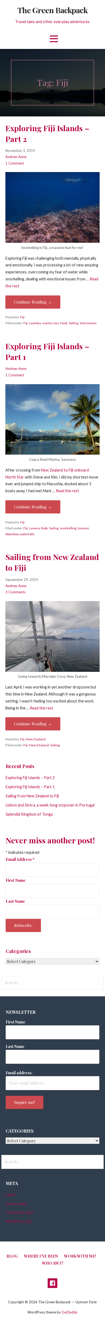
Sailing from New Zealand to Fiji (32, 796)
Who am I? (52, 1263)
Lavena (34, 528)
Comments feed (19, 1212)
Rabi (44, 528)
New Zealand (36, 739)
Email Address (20, 859)
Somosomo (88, 323)
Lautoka (35, 323)
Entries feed (16, 1203)
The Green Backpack (52, 10)
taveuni (83, 528)
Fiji (22, 317)
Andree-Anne (15, 157)
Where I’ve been (41, 1256)
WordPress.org (18, 1221)
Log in (11, 1194)
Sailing (73, 323)
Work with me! (80, 1256)
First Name (16, 880)
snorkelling (68, 528)
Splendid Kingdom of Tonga (29, 814)
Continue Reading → (33, 302)
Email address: (19, 1072)
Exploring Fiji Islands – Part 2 (30, 777)
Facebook (52, 1283)
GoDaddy (70, 1312)
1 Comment (14, 163)
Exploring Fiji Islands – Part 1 (30, 786)
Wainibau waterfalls (19, 534)
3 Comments (15, 592)
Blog (12, 1256)
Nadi (63, 323)
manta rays (50, 323)
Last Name (15, 901)
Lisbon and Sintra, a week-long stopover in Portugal (50, 805)
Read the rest (67, 490)
